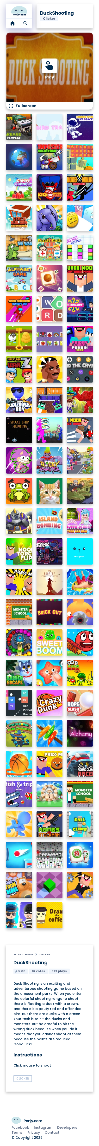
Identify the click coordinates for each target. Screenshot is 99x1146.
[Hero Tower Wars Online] (80, 400)
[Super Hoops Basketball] (19, 764)
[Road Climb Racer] (80, 764)
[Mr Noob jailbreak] (50, 400)
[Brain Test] (50, 369)
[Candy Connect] (19, 187)
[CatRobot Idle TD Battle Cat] (19, 733)
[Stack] (80, 551)
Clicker (44, 954)
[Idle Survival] (50, 733)
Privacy (33, 1132)
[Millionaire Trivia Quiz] (80, 309)
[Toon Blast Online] (19, 885)
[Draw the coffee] (50, 915)
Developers (67, 1127)
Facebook (20, 1127)
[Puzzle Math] (50, 248)
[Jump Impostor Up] (19, 309)
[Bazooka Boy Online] (19, 400)
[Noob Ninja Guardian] (80, 187)
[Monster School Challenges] (19, 612)
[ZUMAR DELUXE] (19, 642)
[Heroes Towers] (19, 521)
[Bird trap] (50, 127)
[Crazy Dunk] (50, 703)
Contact (52, 1132)
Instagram (43, 1127)
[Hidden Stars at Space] (80, 127)
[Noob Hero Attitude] (80, 885)
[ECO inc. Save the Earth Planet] (19, 157)
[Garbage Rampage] (19, 127)
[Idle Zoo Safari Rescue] (50, 218)
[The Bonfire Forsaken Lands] (50, 582)
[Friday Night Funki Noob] (80, 339)
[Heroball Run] (80, 642)
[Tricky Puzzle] (19, 339)
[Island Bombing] (50, 521)
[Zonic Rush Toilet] (19, 460)
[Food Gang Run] (80, 673)
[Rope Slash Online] (80, 703)
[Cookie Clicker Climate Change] (50, 794)
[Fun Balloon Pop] (50, 673)
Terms (17, 1132)
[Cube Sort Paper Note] (80, 248)
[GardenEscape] (19, 673)
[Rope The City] (19, 824)
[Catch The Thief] (19, 915)
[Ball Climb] (80, 824)
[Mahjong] (80, 855)
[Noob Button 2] (50, 764)
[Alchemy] (80, 733)
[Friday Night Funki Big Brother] (50, 551)
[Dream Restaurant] (50, 430)
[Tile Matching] (50, 278)
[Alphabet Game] (19, 278)
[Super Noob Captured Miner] (80, 278)
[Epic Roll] (50, 885)
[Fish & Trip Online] (19, 794)
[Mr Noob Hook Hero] (80, 430)
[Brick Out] (50, 612)
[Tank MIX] (80, 491)
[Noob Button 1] (19, 582)
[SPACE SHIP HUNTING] (19, 430)
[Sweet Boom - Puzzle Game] (50, 642)
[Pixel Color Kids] (50, 339)
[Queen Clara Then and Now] (80, 521)
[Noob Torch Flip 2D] (19, 551)
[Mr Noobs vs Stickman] (50, 824)
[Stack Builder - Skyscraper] (19, 218)
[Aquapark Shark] (80, 582)
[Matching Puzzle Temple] (80, 157)
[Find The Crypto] (80, 369)
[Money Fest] (80, 218)
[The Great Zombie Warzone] (80, 460)
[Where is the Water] (19, 248)
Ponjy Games (23, 954)
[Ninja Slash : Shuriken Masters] (80, 612)
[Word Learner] (50, 309)
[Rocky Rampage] (50, 460)
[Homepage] (19, 11)
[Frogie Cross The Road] (19, 491)
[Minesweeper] (50, 855)
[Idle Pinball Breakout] (19, 703)
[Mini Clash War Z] (19, 369)
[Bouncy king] (19, 855)
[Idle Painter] (50, 491)
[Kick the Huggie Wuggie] (50, 187)
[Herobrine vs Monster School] (80, 794)
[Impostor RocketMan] (50, 157)
